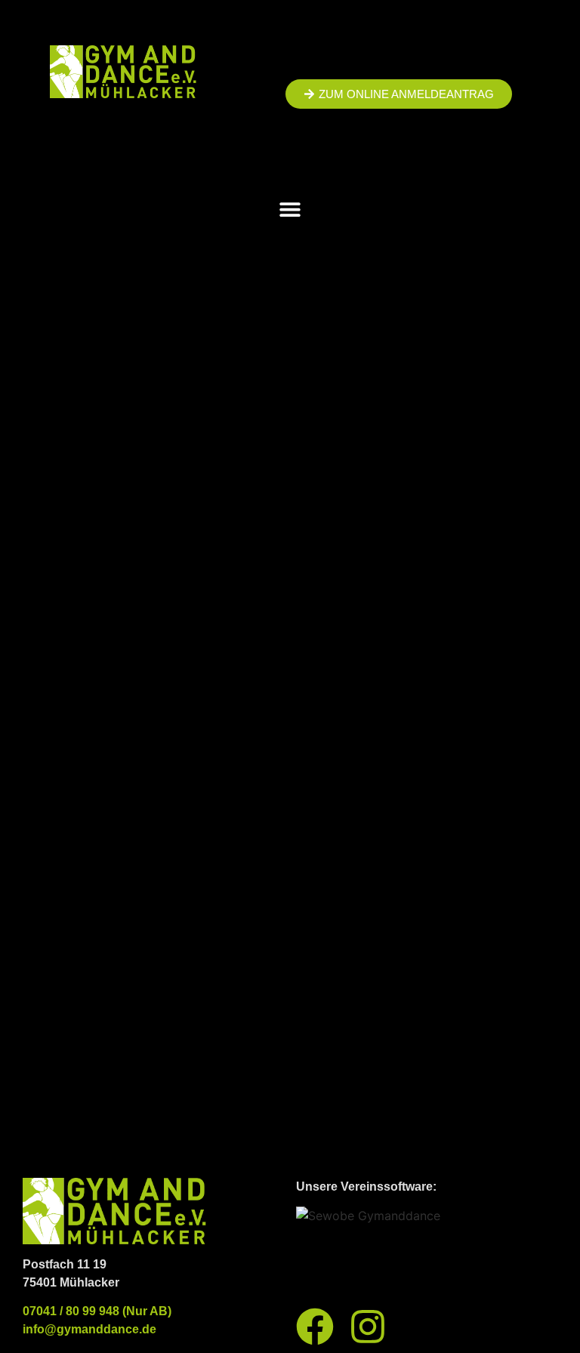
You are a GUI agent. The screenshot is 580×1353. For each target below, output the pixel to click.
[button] (290, 209)
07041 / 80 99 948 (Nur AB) (97, 1311)
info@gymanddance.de (89, 1329)
